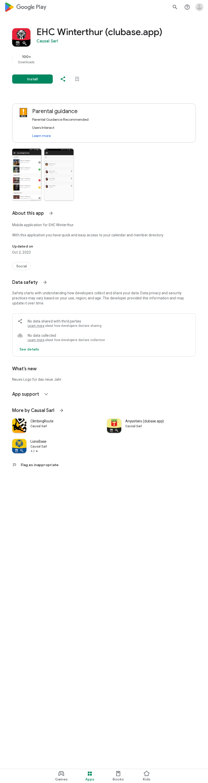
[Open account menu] (199, 7)
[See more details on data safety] (29, 349)
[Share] (63, 79)
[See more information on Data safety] (45, 282)
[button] (26, 175)
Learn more (41, 135)
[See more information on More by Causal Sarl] (61, 410)
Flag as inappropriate (35, 465)
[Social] (21, 266)
